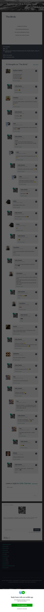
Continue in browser (22, 608)
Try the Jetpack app (22, 605)
